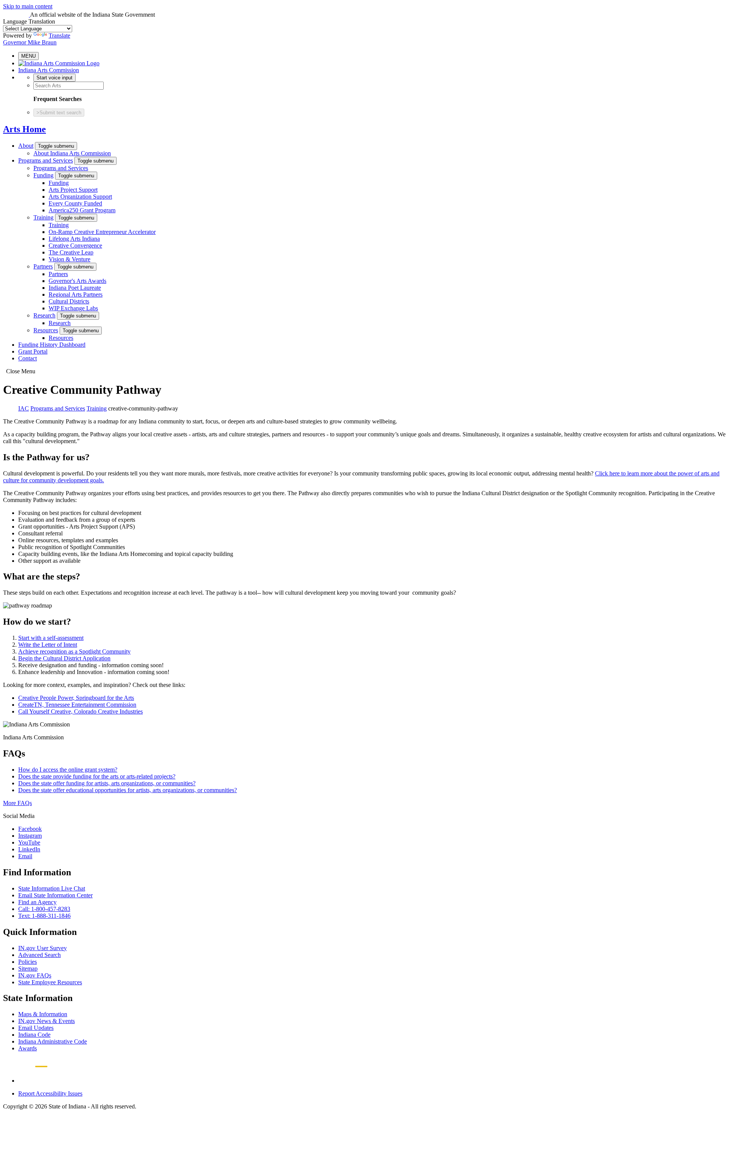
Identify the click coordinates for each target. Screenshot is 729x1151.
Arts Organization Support (80, 196)
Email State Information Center (55, 895)
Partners (43, 266)
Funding (43, 175)
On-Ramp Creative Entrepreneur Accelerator (102, 232)
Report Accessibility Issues (50, 1093)
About (25, 145)
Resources (45, 330)
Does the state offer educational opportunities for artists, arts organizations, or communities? (127, 790)
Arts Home (24, 129)
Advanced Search (39, 955)
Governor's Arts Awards (77, 281)
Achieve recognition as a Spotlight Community (74, 651)
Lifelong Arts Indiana (74, 238)
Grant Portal (32, 351)
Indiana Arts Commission (48, 70)
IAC (23, 408)
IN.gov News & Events (46, 1021)
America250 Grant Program (82, 210)
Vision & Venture (69, 259)
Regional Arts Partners (76, 294)
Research (44, 315)
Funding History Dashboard (51, 344)
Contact (27, 358)
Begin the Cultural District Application (64, 658)
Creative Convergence (75, 245)
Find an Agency (37, 902)
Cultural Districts (69, 301)
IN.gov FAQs (34, 975)
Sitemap (28, 968)
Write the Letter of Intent (47, 644)
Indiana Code (34, 1034)
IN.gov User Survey (42, 948)
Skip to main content (27, 6)
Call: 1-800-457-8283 (44, 909)
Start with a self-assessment (51, 638)
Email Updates (36, 1028)
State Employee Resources (50, 982)
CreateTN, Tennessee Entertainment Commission (77, 704)
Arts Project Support (73, 189)
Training (43, 217)
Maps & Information (42, 1014)
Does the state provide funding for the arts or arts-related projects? (96, 776)
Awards (27, 1048)
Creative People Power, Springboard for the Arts (76, 698)
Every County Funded (75, 203)
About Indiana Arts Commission (72, 153)
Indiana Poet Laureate (75, 287)
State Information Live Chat (51, 888)
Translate (59, 35)
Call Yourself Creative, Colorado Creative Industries (80, 711)
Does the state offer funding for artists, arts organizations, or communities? (107, 783)
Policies (27, 961)
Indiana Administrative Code (52, 1041)
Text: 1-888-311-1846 (44, 916)
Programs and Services (45, 160)
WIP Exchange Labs (73, 308)
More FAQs (17, 803)
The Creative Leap (71, 252)
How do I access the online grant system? (67, 769)
